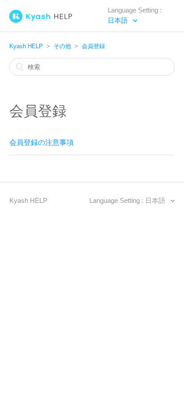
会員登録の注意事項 (41, 142)
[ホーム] (58, 18)
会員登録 (93, 46)
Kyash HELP (26, 46)
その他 (62, 46)
